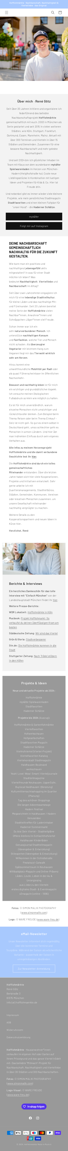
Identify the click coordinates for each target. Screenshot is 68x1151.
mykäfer (34, 216)
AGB (9, 1022)
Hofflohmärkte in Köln (40, 612)
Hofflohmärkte (30, 1144)
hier (55, 599)
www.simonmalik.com (34, 912)
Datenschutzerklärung (18, 1037)
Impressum (13, 1015)
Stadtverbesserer (36, 639)
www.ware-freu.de (48, 919)
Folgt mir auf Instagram (34, 226)
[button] (6, 12)
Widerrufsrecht (15, 1029)
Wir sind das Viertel (46, 633)
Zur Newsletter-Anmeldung (34, 968)
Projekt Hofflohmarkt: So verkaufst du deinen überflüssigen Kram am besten (34, 623)
